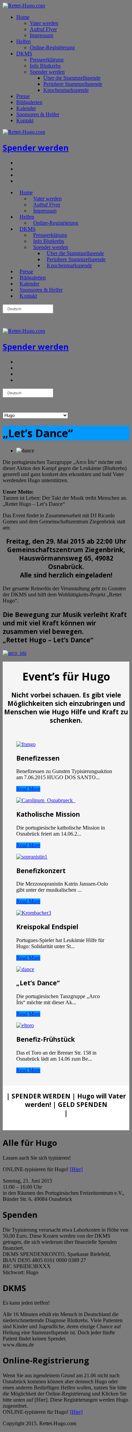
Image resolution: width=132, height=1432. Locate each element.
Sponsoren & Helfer (37, 114)
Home (22, 17)
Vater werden (44, 23)
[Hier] (76, 1169)
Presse (23, 96)
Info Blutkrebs (45, 66)
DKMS (24, 53)
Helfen (23, 41)
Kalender (26, 108)
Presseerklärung (47, 60)
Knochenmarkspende (66, 90)
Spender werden (47, 72)
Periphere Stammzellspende (72, 84)
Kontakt (25, 120)
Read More (28, 789)
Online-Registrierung (52, 47)
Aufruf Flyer (43, 29)
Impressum (41, 35)
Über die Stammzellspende (72, 78)
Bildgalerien (29, 102)
